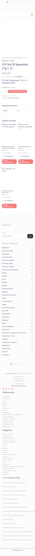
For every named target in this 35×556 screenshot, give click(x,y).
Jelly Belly (4, 285)
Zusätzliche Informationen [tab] (9, 105)
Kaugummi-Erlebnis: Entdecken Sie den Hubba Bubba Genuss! (18, 540)
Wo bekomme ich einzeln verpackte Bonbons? (14, 482)
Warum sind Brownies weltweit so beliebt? (13, 515)
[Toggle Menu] (32, 14)
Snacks (4, 323)
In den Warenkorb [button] (8, 161)
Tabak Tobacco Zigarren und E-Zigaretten (14, 333)
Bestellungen (6, 412)
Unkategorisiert (6, 345)
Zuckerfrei (11, 60)
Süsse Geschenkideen (8, 326)
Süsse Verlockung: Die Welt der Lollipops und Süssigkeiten (18, 531)
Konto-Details (6, 408)
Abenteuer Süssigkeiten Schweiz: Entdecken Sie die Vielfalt (18, 536)
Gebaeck (4, 273)
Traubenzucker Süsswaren (9, 342)
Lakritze (4, 298)
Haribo (4, 279)
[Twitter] (6, 389)
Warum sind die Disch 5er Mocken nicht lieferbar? (15, 507)
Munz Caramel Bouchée (9, 487)
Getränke (4, 276)
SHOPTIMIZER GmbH (18, 550)
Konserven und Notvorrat (9, 295)
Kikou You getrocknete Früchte (10, 499)
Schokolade (5, 320)
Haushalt (4, 282)
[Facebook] (3, 389)
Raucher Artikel (6, 314)
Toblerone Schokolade (8, 420)
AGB (4, 400)
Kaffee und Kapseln (7, 288)
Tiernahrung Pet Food (8, 336)
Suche (3, 233)
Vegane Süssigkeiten (8, 416)
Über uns (5, 406)
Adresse (5, 410)
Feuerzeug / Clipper (7, 263)
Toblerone (5, 339)
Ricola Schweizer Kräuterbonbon (11, 503)
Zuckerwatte (5, 355)
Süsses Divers (6, 329)
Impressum (5, 402)
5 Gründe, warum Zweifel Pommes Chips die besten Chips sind (19, 511)
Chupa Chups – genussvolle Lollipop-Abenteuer (15, 491)
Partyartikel (5, 310)
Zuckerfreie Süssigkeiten (9, 418)
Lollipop (4, 304)
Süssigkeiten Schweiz (8, 422)
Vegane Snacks (6, 348)
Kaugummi (8, 58)
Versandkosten (18, 76)
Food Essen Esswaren (8, 266)
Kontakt (4, 404)
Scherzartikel (5, 317)
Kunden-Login (6, 426)
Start (3, 58)
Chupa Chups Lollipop (8, 260)
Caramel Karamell (7, 257)
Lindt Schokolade (7, 301)
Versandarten (6, 398)
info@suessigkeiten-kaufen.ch (19, 386)
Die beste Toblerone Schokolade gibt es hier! (14, 495)
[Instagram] (9, 389)
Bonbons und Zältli (7, 251)
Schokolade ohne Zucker (9, 523)
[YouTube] (12, 389)
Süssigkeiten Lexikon (8, 424)
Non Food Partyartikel (8, 307)
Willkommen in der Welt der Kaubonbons (13, 527)
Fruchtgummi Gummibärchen (10, 270)
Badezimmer (5, 247)
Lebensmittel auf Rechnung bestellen (12, 414)
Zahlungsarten (6, 396)
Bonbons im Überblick (8, 519)
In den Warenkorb (17, 91)
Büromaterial (5, 254)
